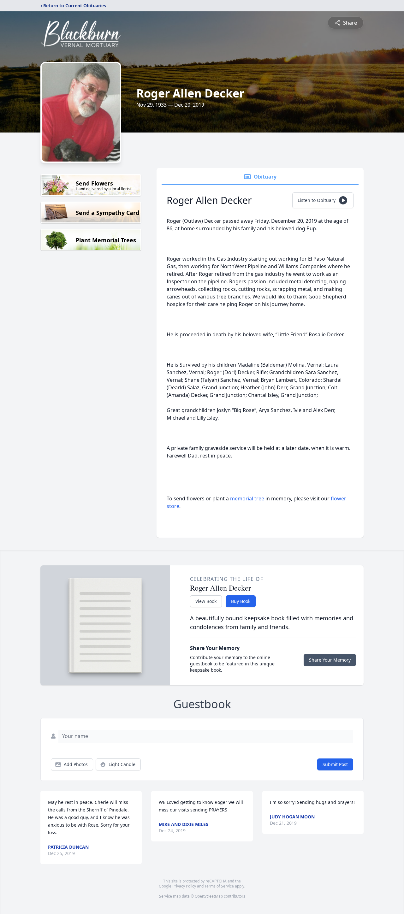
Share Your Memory (330, 660)
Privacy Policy (184, 886)
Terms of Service (219, 886)
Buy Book (240, 601)
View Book (206, 601)
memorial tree (247, 498)
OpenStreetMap (209, 896)
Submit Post (335, 764)
